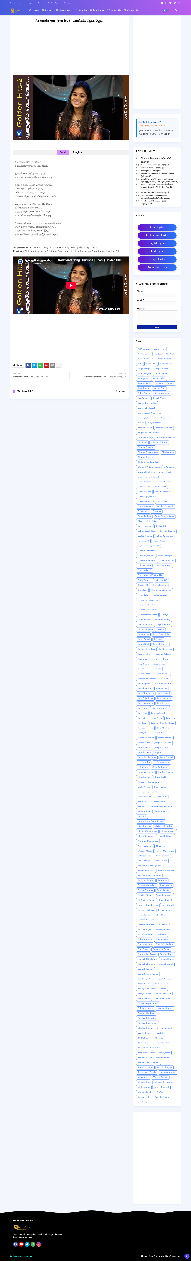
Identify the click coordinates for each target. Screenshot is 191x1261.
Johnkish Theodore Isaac (162, 723)
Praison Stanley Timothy (149, 875)
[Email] (52, 365)
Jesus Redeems (145, 674)
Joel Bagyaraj (144, 684)
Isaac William (144, 620)
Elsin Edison (152, 521)
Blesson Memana (164, 428)
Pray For (82, 10)
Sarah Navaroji (165, 979)
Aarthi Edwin (144, 354)
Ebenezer (157, 511)
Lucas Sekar (161, 797)
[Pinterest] (46, 365)
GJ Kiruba (154, 546)
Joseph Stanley (165, 738)
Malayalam (31, 3)
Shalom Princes (162, 984)
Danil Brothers (145, 482)
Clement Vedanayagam (149, 467)
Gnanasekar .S (144, 570)
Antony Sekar (159, 378)
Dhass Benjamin (145, 506)
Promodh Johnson (163, 895)
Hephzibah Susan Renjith (150, 600)
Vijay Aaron (143, 1077)
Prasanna (162, 880)
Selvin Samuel (144, 984)
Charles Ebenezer (146, 447)
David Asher (144, 487)
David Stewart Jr (162, 492)
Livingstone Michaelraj (149, 792)
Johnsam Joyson (145, 728)
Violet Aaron (144, 1087)
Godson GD (161, 580)
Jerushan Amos (160, 664)
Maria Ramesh (162, 811)
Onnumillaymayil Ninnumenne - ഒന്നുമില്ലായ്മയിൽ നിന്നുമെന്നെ (156, 197)
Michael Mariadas (163, 826)
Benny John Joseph (146, 408)
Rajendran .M (165, 900)
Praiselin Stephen (166, 871)
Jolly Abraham (164, 728)
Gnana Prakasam (163, 565)
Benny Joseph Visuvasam (149, 413)
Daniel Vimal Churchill (149, 477)
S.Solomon (161, 935)
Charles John (168, 452)
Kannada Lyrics (157, 267)
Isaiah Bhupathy (162, 620)
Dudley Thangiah (165, 506)
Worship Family (145, 1092)
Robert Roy (164, 925)
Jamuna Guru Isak (146, 649)
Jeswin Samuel (162, 674)
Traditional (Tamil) (147, 1072)
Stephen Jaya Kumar (147, 1023)
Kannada (68, 3)
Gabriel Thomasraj (146, 551)
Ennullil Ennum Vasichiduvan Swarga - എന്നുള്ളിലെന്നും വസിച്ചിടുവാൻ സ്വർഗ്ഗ (159, 180)
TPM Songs (158, 1038)
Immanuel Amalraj (146, 605)
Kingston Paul (144, 777)
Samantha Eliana (161, 949)
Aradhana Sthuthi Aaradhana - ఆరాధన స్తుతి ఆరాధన (158, 175)
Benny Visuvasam (163, 418)
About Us (116, 10)
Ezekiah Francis (167, 531)
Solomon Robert (164, 1008)
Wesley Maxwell (161, 1087)
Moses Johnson (168, 831)
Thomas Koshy (145, 1058)
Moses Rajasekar (146, 836)
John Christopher (146, 693)
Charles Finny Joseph (148, 452)
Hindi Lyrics (157, 251)
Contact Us (133, 10)
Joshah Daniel (144, 752)
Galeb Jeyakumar (146, 556)
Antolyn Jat (143, 378)
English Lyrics (157, 243)
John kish (170, 718)
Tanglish (77, 152)
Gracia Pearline (159, 585)
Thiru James (164, 1053)
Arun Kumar (144, 388)
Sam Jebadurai (145, 944)
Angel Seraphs (144, 369)
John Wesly (157, 718)
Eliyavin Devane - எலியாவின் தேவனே (156, 160)
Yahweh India (144, 1097)
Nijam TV (160, 846)
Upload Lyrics (97, 10)
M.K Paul (142, 802)
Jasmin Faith (144, 654)
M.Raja (141, 807)
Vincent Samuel (160, 1077)
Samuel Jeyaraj (166, 964)
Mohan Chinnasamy (147, 831)
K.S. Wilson (143, 767)
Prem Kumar (166, 885)
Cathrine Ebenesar (166, 437)
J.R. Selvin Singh (145, 629)
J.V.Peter (160, 629)
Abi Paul (170, 354)
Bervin (141, 423)
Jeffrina (164, 659)
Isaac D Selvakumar (147, 610)
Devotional (64, 10)
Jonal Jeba (143, 733)
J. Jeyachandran (163, 624)
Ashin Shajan (144, 393)
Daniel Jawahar (166, 472)
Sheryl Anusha (144, 994)
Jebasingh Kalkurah (163, 654)
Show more (120, 391)
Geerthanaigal (165, 556)
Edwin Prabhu (144, 516)
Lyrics (47, 10)
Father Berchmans (164, 536)
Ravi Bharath (168, 905)
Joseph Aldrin (158, 733)
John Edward (164, 693)
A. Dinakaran (144, 349)
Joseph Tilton (144, 743)
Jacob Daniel (144, 639)
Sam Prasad (143, 949)
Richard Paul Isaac (146, 925)
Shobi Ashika (144, 998)
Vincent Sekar (144, 1082)
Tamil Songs (143, 1043)
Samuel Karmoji (145, 969)
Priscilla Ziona (144, 895)
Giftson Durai (144, 565)
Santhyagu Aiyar (146, 979)
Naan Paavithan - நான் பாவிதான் (155, 193)
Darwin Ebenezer (163, 482)
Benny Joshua (144, 418)
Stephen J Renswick (147, 1018)
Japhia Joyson (165, 649)
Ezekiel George (145, 536)
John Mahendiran (160, 708)
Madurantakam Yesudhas (160, 807)
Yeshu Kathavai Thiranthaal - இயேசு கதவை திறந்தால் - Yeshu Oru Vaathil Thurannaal (157, 187)
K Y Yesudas (144, 762)
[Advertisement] (72, 52)
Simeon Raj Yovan (163, 998)
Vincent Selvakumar (164, 1082)
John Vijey (143, 718)
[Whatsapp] (40, 365)
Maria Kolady (144, 811)
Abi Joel (158, 354)
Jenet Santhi (143, 664)
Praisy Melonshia (146, 880)
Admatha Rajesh (146, 359)
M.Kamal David (157, 802)
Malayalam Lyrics (157, 235)
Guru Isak (142, 590)
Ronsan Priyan (144, 930)
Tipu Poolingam (164, 1067)
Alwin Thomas (166, 364)
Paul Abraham (162, 856)
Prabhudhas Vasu (146, 871)
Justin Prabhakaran (147, 757)
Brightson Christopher (148, 433)
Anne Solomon (162, 374)
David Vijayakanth (147, 497)
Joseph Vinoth (161, 748)
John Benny (161, 688)
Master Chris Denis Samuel (151, 821)
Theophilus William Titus (149, 1048)
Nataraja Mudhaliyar (148, 841)
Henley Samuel (160, 595)
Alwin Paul (151, 364)
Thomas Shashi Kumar (148, 1062)
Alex (140, 364)
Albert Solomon (165, 359)
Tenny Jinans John (161, 1043)
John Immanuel (164, 698)
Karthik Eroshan (165, 772)
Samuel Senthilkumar (148, 974)
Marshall (142, 816)
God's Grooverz (145, 580)
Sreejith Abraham (146, 1013)
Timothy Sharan (145, 1067)
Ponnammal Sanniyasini (149, 866)
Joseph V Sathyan (162, 743)
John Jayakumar (145, 703)
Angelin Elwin (161, 369)
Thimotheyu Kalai (146, 1053)
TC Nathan (143, 1038)
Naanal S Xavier (165, 836)
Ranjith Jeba (152, 905)
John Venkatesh (158, 713)
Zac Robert (143, 1102)
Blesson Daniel (145, 428)
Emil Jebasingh (145, 526)
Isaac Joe (165, 615)
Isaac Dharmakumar (147, 615)
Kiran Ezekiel (161, 777)
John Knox (143, 708)
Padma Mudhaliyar (165, 851)
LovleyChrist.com (18, 1256)
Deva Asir (163, 501)
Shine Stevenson (163, 994)
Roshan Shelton (162, 930)
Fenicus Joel (143, 541)
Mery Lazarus (144, 826)
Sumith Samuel (145, 1033)
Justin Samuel (166, 757)
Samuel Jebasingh (146, 964)
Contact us (174, 1256)
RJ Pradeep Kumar (146, 900)
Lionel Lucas (160, 787)
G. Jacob (142, 546)
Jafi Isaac (158, 639)
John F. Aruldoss (145, 698)
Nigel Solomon (145, 846)
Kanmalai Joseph (146, 772)
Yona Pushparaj (162, 1097)
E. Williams (143, 511)
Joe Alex (164, 679)
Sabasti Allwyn (145, 939)
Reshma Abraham (146, 920)
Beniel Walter (159, 398)
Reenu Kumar (144, 915)
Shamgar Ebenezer (146, 989)
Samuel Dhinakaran (147, 959)
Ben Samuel (143, 398)
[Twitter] (34, 365)
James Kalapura (160, 644)
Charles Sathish (145, 457)
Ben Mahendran (162, 393)
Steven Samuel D (165, 1028)
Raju (140, 905)
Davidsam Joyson (146, 501)
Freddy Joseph (159, 541)
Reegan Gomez (165, 910)
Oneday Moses (145, 851)
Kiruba (141, 782)
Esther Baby (161, 526)
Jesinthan (142, 669)
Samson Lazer (166, 954)
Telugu (58, 3)
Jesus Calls (156, 669)
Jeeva (154, 659)
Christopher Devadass (148, 462)
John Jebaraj (163, 703)
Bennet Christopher (147, 403)
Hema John (143, 595)
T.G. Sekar (160, 1033)
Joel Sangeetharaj (163, 684)
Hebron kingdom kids (161, 590)
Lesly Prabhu (144, 787)
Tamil (20, 3)
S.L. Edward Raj (145, 935)
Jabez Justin (143, 634)
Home (13, 3)
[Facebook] (28, 365)
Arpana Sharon (145, 383)
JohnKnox (142, 723)
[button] (176, 11)
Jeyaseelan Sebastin (147, 679)
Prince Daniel (163, 890)
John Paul (142, 713)
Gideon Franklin (166, 561)
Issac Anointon (145, 624)
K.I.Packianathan (161, 762)
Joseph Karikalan (146, 738)
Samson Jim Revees (147, 954)
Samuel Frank (167, 959)
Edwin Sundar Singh (164, 516)
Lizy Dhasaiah (144, 797)
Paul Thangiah (145, 861)
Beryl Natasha (154, 423)
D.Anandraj (169, 467)
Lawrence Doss (155, 782)
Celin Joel (142, 442)
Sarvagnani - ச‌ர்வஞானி (151, 171)
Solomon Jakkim (145, 1008)
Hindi (49, 3)
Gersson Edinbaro (146, 561)
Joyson (158, 752)
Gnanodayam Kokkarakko (150, 575)
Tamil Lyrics (157, 227)
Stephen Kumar (145, 1028)
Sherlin (163, 989)
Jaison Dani (143, 644)
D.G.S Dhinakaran (146, 472)
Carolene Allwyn (145, 437)
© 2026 (29, 1256)
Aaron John (159, 349)
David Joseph (160, 487)
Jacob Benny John (161, 634)
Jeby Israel (143, 659)
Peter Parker (161, 861)
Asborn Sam (159, 388)
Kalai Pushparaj (159, 767)
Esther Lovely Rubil (147, 531)
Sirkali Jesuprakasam (148, 1003)
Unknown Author (168, 1072)
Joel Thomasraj (145, 688)
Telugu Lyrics (157, 259)
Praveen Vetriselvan (147, 885)
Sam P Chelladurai (164, 944)
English (41, 3)
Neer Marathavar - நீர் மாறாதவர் (155, 165)
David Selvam (144, 492)
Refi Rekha (160, 915)
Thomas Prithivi (163, 1058)
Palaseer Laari (144, 856)
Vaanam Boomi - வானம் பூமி (153, 168)
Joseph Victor (144, 748)
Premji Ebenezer (145, 890)
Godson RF (143, 585)
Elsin (140, 521)
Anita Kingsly (144, 374)
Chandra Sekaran (159, 442)
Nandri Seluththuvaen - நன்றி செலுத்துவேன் (153, 202)
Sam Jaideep (162, 939)
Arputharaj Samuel (165, 383)
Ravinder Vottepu (146, 910)
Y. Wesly (160, 1092)
